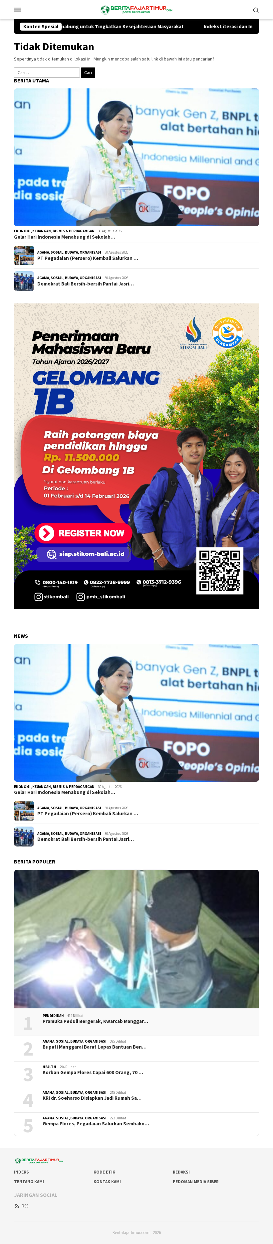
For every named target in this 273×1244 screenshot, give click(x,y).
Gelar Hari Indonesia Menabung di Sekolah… (64, 237)
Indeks (21, 1172)
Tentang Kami (29, 1182)
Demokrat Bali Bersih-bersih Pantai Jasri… (85, 284)
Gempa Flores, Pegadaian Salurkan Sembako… (96, 1124)
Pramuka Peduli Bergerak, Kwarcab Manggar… (95, 1021)
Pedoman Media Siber (196, 1182)
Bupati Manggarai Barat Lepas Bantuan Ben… (94, 1047)
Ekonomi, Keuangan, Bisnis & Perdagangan (54, 231)
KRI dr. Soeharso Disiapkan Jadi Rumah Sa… (92, 1098)
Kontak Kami (107, 1182)
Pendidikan (53, 1015)
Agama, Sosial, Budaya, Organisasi (69, 252)
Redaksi (181, 1172)
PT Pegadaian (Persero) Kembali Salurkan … (87, 258)
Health (49, 1067)
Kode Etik (104, 1172)
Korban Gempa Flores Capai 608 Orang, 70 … (93, 1072)
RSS (25, 1206)
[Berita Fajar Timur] (136, 9)
